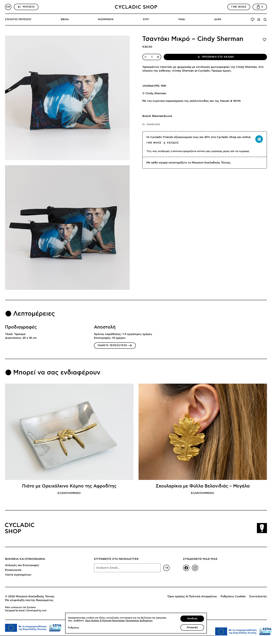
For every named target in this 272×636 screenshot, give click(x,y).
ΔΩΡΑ (217, 19)
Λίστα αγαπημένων (18, 574)
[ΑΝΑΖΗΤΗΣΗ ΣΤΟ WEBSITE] (265, 19)
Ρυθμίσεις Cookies (233, 596)
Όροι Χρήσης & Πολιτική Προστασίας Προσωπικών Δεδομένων (118, 621)
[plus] (158, 57)
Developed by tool (36, 611)
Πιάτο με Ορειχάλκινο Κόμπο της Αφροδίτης (69, 486)
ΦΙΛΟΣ (238, 7)
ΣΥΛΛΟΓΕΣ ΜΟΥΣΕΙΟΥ (18, 19)
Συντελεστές (258, 596)
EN (8, 7)
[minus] (145, 57)
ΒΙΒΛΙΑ (65, 19)
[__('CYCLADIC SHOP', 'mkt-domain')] (136, 7)
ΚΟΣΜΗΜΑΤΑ (105, 19)
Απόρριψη (192, 627)
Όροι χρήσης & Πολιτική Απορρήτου (192, 596)
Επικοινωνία (13, 570)
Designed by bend (14, 611)
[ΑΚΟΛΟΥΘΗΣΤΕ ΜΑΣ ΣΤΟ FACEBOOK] (186, 568)
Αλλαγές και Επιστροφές (22, 565)
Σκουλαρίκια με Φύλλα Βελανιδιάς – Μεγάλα (203, 486)
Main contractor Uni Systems (20, 607)
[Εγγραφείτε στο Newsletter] (166, 568)
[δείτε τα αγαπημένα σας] (252, 19)
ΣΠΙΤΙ (146, 19)
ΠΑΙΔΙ (181, 19)
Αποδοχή (192, 618)
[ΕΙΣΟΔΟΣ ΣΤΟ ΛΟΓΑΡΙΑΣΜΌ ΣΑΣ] (259, 19)
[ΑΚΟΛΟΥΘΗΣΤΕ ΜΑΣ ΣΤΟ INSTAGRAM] (195, 568)
